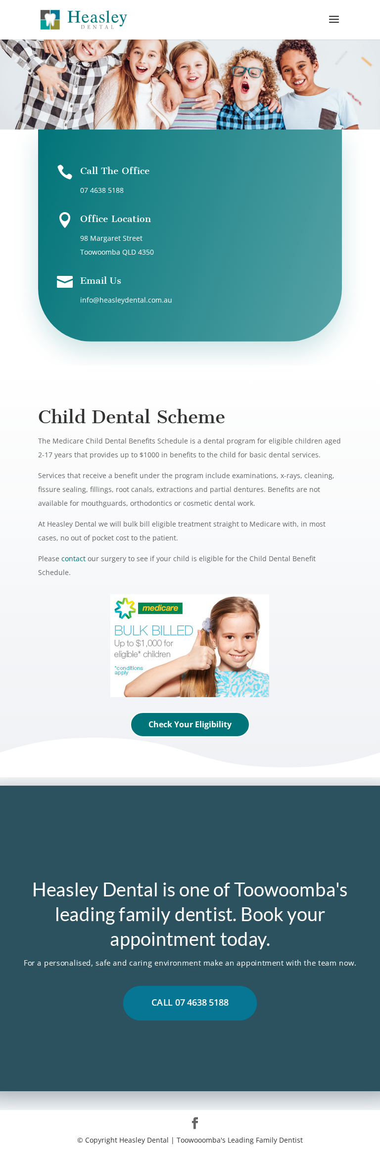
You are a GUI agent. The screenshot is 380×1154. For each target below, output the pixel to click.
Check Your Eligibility (190, 724)
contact (73, 558)
